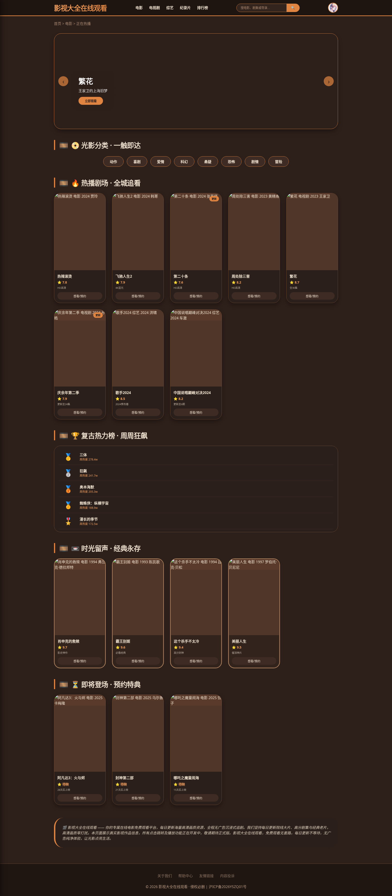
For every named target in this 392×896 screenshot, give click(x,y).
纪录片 (185, 7)
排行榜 (202, 7)
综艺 (170, 7)
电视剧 (154, 7)
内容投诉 (227, 875)
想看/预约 (80, 296)
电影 (139, 7)
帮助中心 (185, 875)
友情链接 (206, 875)
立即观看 (91, 101)
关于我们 (164, 875)
